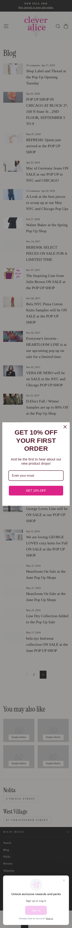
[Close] (65, 426)
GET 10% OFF (36, 490)
